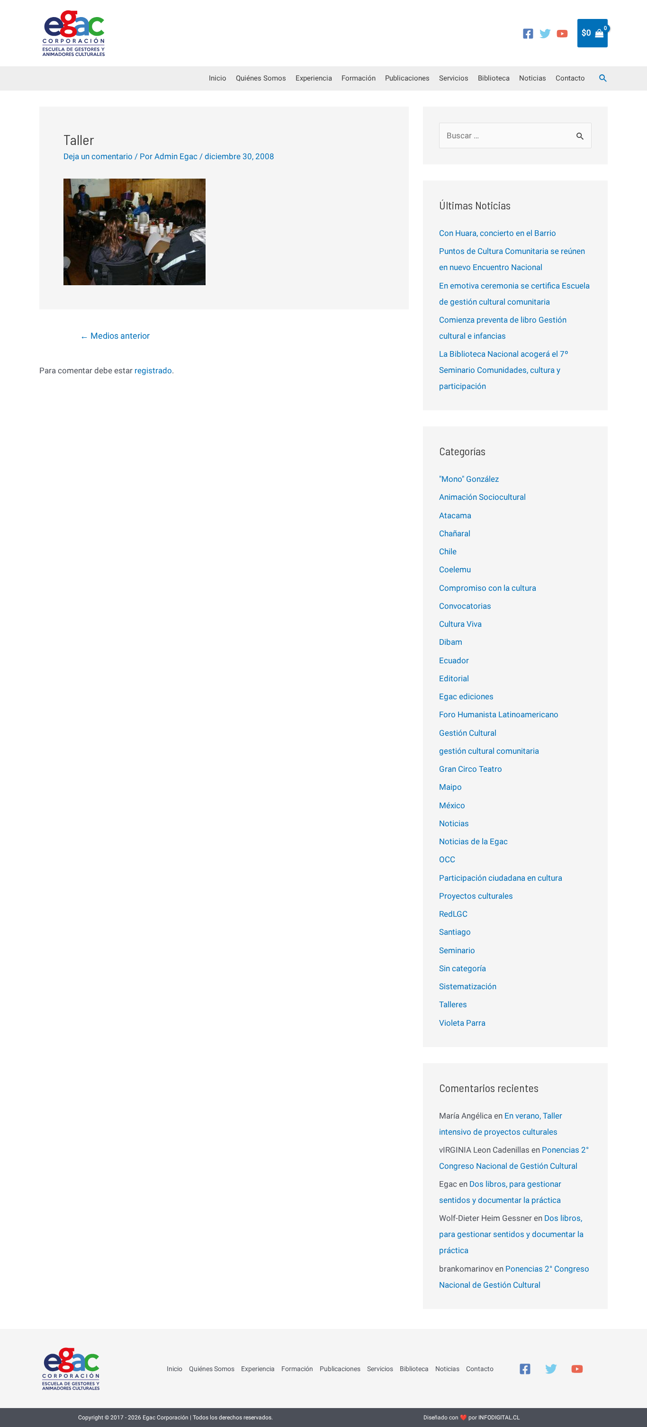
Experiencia (314, 78)
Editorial (454, 678)
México (452, 805)
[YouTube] (562, 33)
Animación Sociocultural (482, 497)
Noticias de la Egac (473, 841)
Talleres (453, 1004)
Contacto (570, 78)
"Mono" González (469, 479)
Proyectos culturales (476, 896)
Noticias (532, 78)
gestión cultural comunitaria (489, 751)
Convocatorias (465, 606)
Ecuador (454, 660)
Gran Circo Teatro (470, 769)
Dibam (450, 642)
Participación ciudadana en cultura (500, 878)
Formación (358, 78)
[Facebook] (528, 33)
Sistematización (467, 986)
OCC (447, 859)
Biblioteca (494, 78)
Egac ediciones (466, 696)
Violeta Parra (462, 1023)
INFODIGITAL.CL (499, 1417)
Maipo (450, 787)
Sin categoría (462, 968)
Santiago (455, 932)
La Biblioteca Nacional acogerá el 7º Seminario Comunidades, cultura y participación (503, 370)
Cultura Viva (460, 624)
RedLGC (453, 914)
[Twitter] (545, 33)
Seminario (457, 950)
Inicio (217, 78)
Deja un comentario (98, 156)
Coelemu (455, 569)
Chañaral (454, 533)
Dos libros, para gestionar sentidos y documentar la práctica (511, 1234)
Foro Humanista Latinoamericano (498, 714)
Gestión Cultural (467, 733)
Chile (448, 551)
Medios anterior (115, 336)
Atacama (455, 515)
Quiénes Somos (261, 78)
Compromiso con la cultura (487, 588)
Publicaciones (407, 78)
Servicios (453, 78)
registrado (153, 370)
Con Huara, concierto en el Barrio (497, 233)
